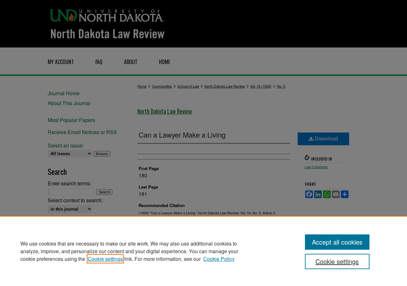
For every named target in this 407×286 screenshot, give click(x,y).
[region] (203, 251)
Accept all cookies (337, 242)
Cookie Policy (219, 258)
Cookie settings (105, 258)
